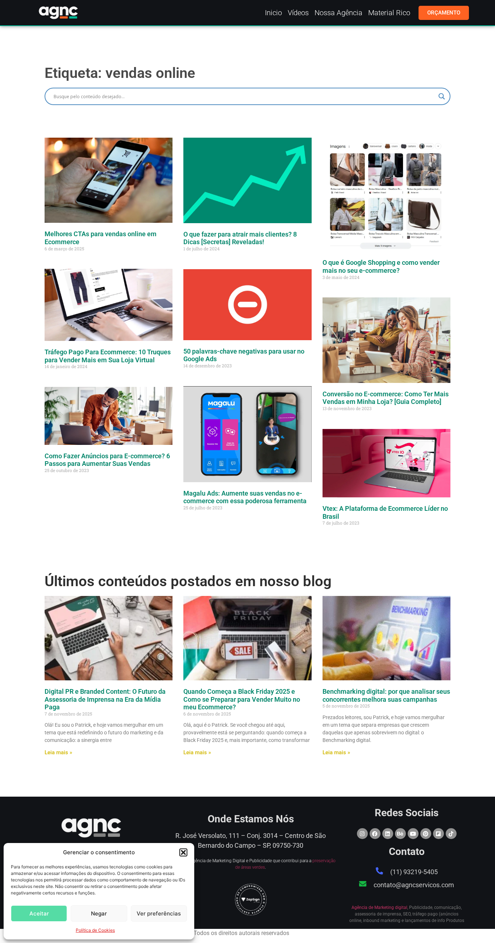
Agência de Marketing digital (379, 907)
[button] (183, 852)
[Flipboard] (438, 833)
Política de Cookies (95, 930)
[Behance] (400, 833)
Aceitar (39, 913)
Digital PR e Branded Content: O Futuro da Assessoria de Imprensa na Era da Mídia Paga (105, 699)
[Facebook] (375, 833)
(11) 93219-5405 (414, 872)
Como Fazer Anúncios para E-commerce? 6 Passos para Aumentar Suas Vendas (107, 460)
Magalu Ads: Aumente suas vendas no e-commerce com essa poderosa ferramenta (245, 497)
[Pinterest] (425, 833)
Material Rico (389, 12)
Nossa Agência (338, 12)
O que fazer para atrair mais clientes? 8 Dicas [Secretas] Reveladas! (240, 238)
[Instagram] (362, 833)
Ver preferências (159, 913)
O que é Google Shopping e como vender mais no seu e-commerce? (381, 266)
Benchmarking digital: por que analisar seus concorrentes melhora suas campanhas (386, 695)
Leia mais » (58, 752)
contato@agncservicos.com (414, 885)
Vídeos (298, 12)
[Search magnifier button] (442, 96)
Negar (99, 913)
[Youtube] (413, 833)
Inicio (273, 12)
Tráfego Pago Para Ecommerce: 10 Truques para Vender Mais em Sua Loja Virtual (108, 356)
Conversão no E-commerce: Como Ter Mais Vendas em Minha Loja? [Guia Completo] (386, 398)
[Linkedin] (387, 833)
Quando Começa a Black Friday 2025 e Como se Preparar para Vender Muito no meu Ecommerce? (241, 699)
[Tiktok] (451, 833)
